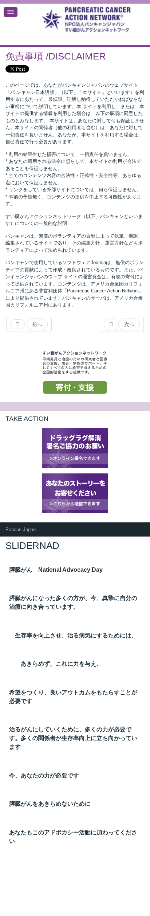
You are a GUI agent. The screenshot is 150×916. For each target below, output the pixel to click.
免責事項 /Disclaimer (55, 56)
